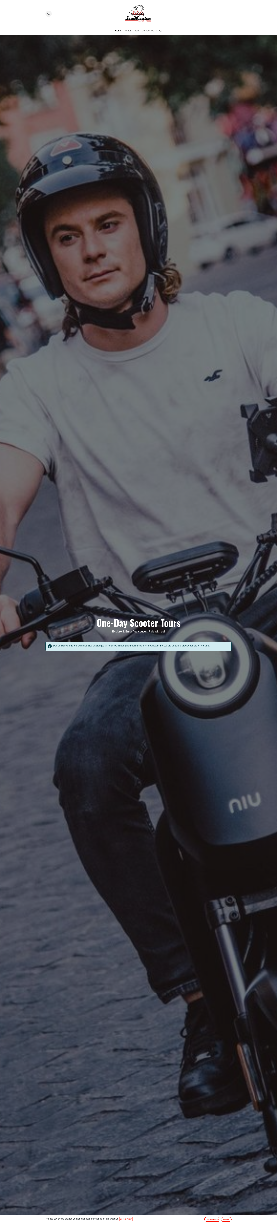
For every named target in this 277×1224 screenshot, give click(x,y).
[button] (48, 14)
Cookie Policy (126, 1219)
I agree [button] (226, 1219)
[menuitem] (118, 30)
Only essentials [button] (212, 1219)
